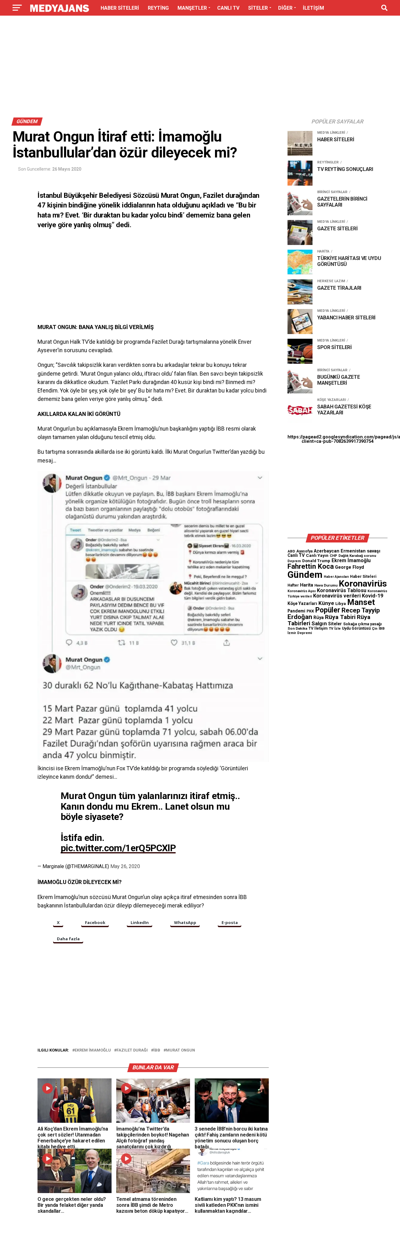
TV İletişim (318, 628)
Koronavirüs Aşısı (302, 591)
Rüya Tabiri (340, 617)
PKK (310, 611)
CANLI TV (228, 8)
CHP (333, 555)
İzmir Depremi (300, 633)
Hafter (293, 585)
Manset (361, 602)
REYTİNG (158, 8)
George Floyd (349, 567)
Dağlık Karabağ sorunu (357, 556)
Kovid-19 (372, 596)
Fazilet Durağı (132, 1050)
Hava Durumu (326, 585)
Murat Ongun (180, 1050)
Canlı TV (296, 555)
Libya (340, 603)
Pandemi (296, 610)
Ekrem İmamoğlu (93, 1050)
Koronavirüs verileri (337, 596)
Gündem (305, 574)
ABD (291, 551)
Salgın (319, 623)
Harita (306, 585)
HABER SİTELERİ (120, 8)
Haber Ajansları (336, 577)
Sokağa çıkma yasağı (362, 624)
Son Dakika (297, 628)
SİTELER (258, 8)
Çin (375, 629)
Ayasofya (304, 551)
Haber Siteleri (363, 576)
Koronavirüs (363, 583)
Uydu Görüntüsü (356, 628)
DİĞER (285, 8)
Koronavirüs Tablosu (341, 590)
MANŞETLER (192, 8)
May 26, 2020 (125, 866)
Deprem (294, 561)
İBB (156, 1050)
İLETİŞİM (313, 8)
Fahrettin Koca (311, 566)
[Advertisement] (200, 68)
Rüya (318, 617)
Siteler (335, 623)
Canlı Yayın (317, 555)
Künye (326, 603)
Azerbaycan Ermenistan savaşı (347, 551)
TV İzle (335, 628)
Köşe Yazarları (302, 603)
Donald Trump (316, 560)
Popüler (327, 610)
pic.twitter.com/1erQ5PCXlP (118, 847)
